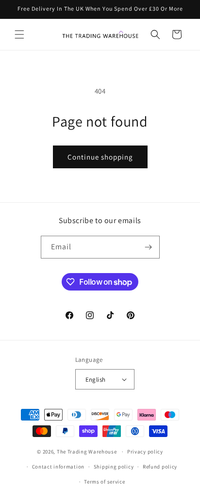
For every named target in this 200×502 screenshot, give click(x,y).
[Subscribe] (148, 247)
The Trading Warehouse (87, 451)
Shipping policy (114, 466)
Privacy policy (145, 451)
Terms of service (104, 481)
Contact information (58, 466)
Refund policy (160, 466)
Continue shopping (100, 157)
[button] (19, 34)
